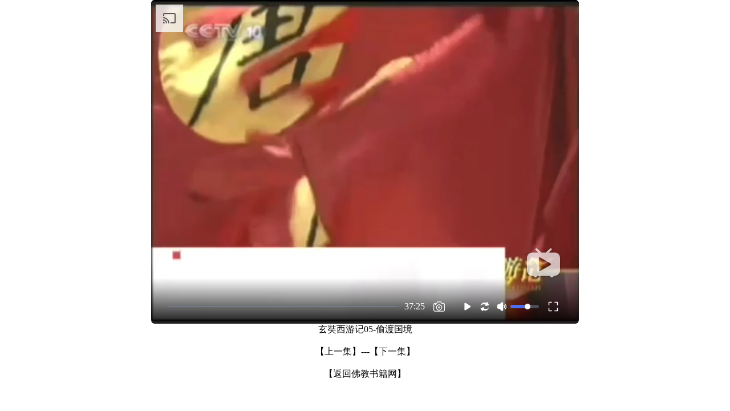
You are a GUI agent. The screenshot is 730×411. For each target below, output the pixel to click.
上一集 (338, 351)
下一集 (392, 351)
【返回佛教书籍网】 (365, 373)
